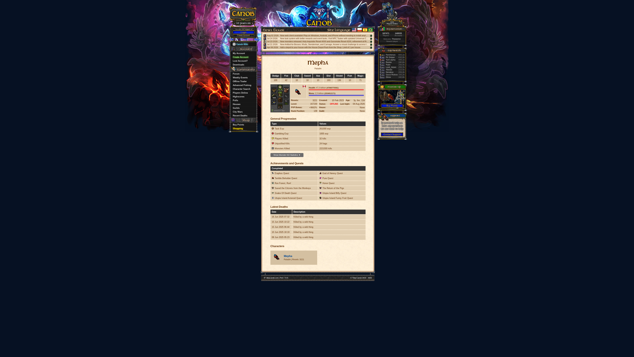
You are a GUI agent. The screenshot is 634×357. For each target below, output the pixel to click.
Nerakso (389, 72)
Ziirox (388, 77)
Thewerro (396, 39)
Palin (388, 65)
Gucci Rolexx (392, 75)
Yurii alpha (390, 60)
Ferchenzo (390, 55)
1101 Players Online (392, 23)
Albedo (389, 70)
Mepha (288, 256)
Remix (389, 62)
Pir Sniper (390, 57)
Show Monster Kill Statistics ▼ (286, 155)
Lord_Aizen (391, 67)
